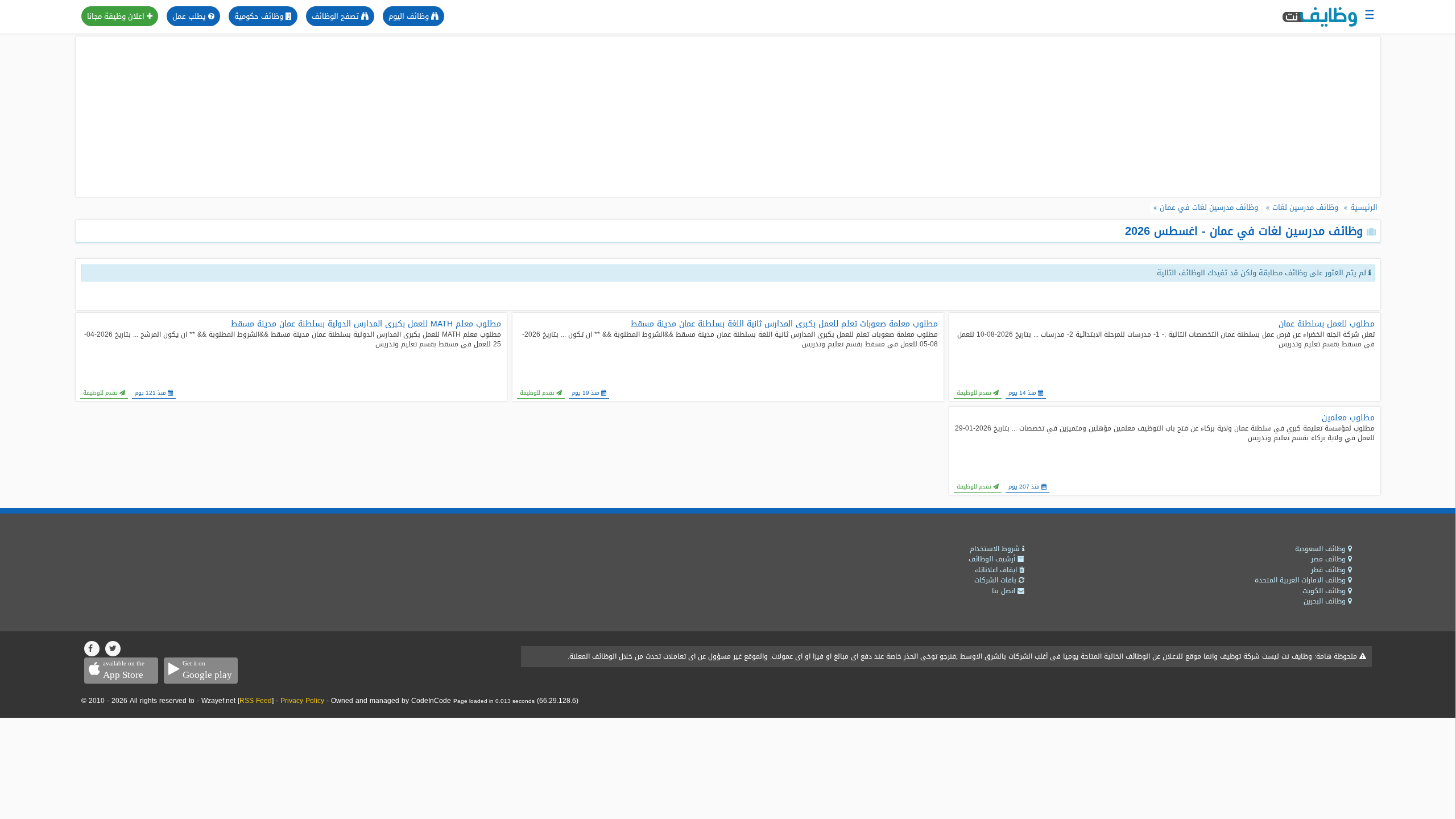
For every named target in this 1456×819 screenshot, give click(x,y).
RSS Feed (255, 700)
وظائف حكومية (260, 16)
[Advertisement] (728, 116)
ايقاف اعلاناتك (997, 570)
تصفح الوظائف (336, 16)
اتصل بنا (1004, 591)
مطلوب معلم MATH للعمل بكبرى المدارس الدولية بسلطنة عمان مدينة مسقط (366, 324)
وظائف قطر (1329, 570)
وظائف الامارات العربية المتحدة (1301, 580)
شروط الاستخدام (996, 549)
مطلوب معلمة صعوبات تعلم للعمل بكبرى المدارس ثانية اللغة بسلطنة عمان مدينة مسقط (784, 324)
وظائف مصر (1329, 559)
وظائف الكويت (1325, 591)
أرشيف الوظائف (993, 559)
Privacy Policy (302, 700)
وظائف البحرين (1326, 601)
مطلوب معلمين (1348, 418)
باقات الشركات (996, 580)
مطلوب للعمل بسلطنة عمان (1327, 324)
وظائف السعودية (1321, 549)
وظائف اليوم (409, 16)
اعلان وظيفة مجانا (117, 16)
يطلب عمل (190, 16)
